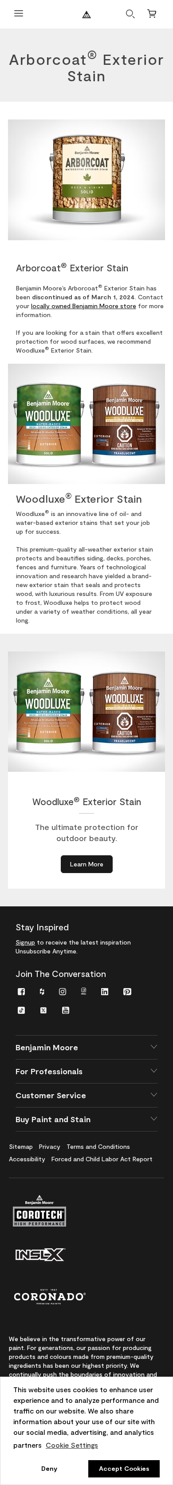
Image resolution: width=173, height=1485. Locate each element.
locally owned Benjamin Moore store (83, 306)
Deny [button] (49, 1468)
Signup (25, 942)
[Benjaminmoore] (86, 14)
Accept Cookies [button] (124, 1468)
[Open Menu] (19, 14)
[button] (86, 1047)
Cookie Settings (72, 1445)
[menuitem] (21, 991)
